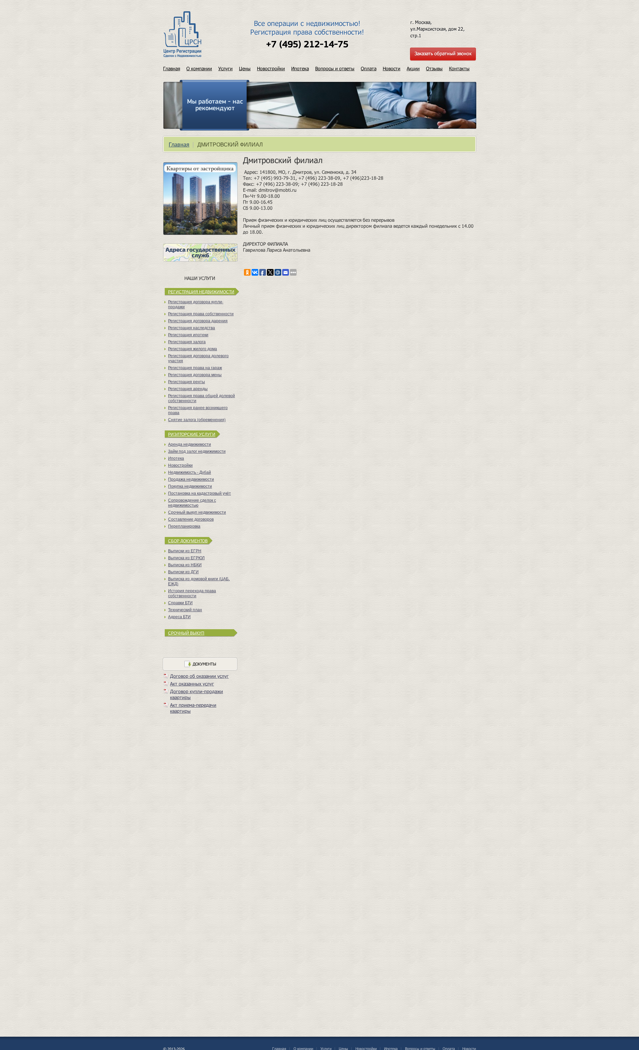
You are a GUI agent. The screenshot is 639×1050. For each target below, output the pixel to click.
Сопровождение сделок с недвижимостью (192, 502)
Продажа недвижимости (191, 478)
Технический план (185, 609)
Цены (245, 68)
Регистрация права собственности (201, 313)
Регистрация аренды (188, 388)
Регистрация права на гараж (195, 367)
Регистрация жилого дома (192, 348)
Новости (391, 68)
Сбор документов (188, 540)
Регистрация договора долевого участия (198, 358)
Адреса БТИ (179, 616)
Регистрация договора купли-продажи (195, 304)
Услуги (225, 68)
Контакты (459, 68)
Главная (171, 68)
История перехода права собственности (192, 593)
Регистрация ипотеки (188, 334)
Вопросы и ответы (334, 68)
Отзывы (434, 68)
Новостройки (271, 68)
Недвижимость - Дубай (189, 471)
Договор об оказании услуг (199, 676)
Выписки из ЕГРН (184, 550)
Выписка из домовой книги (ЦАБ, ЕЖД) (199, 581)
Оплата (368, 68)
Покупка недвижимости (190, 485)
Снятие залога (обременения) (197, 419)
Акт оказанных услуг (192, 683)
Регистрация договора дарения (198, 320)
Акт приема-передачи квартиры (193, 708)
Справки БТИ (180, 602)
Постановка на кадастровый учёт (199, 492)
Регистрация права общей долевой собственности (201, 398)
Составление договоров (191, 518)
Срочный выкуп (186, 633)
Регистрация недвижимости (201, 291)
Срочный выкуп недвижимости (197, 511)
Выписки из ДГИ (183, 571)
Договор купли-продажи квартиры (196, 694)
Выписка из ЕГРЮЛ (186, 557)
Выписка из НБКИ (185, 564)
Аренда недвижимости (189, 443)
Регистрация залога (187, 341)
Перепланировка (184, 525)
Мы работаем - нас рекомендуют (215, 105)
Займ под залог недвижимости (197, 450)
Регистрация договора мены (195, 374)
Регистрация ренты (186, 381)
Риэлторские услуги (191, 434)
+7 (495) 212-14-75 (307, 45)
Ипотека (300, 68)
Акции (413, 68)
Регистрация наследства (191, 327)
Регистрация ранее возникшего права (198, 410)
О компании (199, 68)
